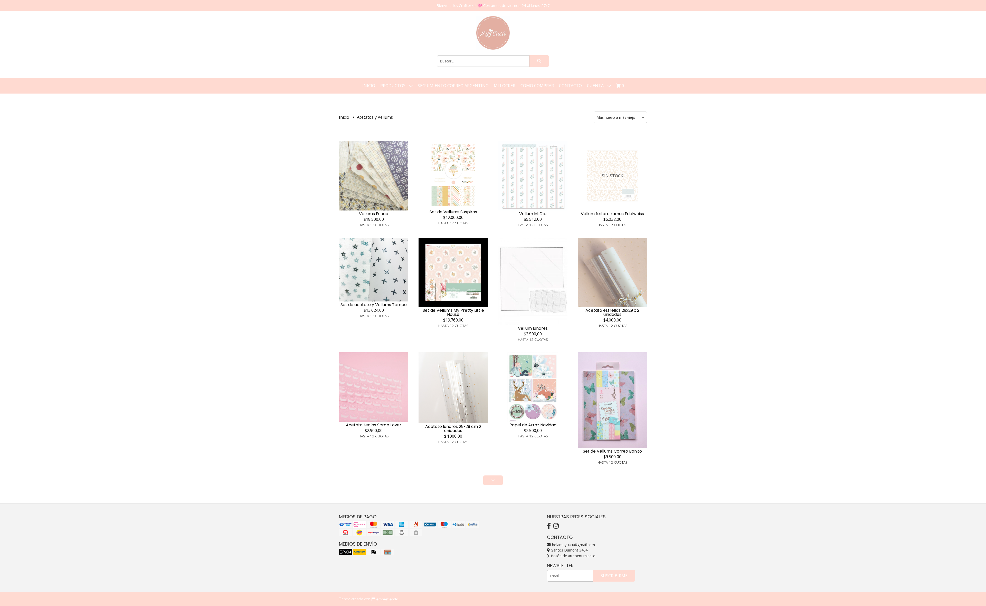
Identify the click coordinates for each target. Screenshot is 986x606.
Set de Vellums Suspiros (453, 212)
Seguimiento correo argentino (453, 85)
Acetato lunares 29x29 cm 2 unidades (453, 429)
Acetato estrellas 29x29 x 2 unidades (612, 312)
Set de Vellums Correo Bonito (612, 451)
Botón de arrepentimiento (572, 555)
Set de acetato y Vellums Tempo (373, 305)
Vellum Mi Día (532, 214)
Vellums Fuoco (373, 214)
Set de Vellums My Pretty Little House (453, 312)
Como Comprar (537, 85)
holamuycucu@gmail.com (573, 544)
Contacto (570, 85)
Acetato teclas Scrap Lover (373, 425)
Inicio (368, 85)
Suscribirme (614, 576)
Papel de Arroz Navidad (532, 425)
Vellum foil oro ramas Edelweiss (612, 214)
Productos (393, 85)
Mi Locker (504, 85)
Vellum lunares (533, 328)
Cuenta (596, 85)
